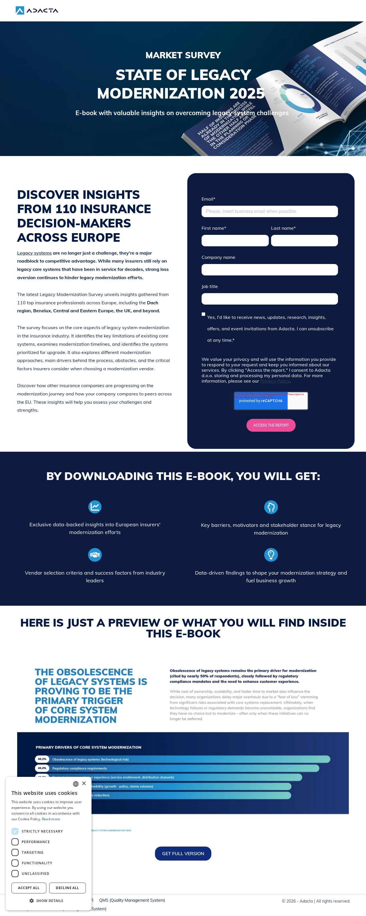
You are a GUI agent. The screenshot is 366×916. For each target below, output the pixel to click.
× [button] (83, 783)
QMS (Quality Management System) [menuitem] (132, 900)
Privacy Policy (275, 381)
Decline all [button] (67, 887)
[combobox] (76, 784)
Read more (51, 819)
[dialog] (49, 843)
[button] (48, 901)
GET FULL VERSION (183, 853)
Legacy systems (34, 253)
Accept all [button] (28, 887)
